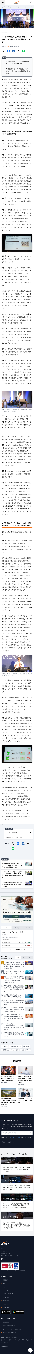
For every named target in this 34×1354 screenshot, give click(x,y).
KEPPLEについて (8, 1294)
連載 (4, 1283)
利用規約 (15, 1337)
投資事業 (5, 1322)
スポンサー (6, 1304)
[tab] (6, 927)
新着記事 (5, 1280)
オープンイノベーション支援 (11, 1329)
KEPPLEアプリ (7, 1307)
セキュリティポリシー (24, 1340)
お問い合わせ (5, 1337)
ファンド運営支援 (8, 1326)
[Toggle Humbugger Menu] (2, 2)
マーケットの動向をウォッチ (17, 949)
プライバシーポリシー (15, 1137)
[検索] (31, 2)
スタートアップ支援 (9, 1332)
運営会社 (3, 1342)
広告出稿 (5, 1297)
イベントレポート (21, 7)
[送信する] (30, 1133)
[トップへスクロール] (30, 1350)
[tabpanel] (17, 941)
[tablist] (17, 927)
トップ (3, 7)
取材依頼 (5, 1300)
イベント (10, 7)
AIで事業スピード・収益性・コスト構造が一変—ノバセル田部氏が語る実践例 (18, 71)
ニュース (5, 1287)
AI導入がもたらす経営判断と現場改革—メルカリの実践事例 (18, 62)
